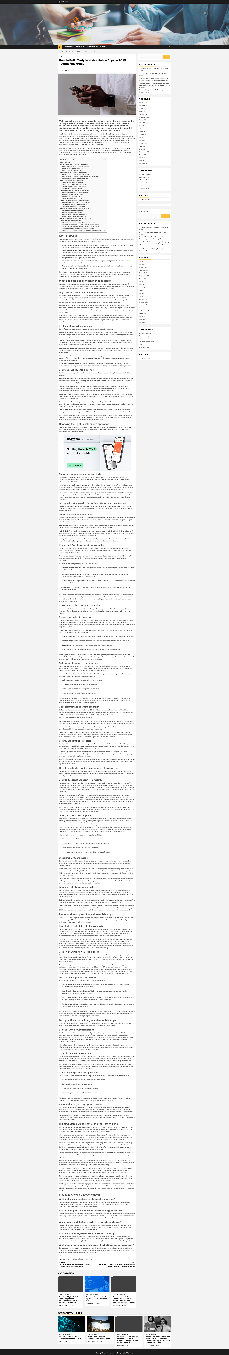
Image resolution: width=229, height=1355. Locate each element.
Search (143, 211)
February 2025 (143, 137)
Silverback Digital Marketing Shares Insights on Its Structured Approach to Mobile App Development (69, 1299)
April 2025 (142, 131)
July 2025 (142, 123)
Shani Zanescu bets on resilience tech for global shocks (100, 1337)
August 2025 (142, 120)
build (68, 1259)
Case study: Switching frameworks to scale (75, 204)
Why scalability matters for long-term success (76, 166)
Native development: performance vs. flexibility (76, 174)
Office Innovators (144, 199)
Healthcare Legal (144, 358)
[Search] (170, 47)
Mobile (77, 1259)
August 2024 (142, 155)
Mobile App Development (65, 57)
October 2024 (143, 149)
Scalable (82, 1259)
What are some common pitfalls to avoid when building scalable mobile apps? (84, 230)
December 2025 (143, 108)
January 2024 (143, 163)
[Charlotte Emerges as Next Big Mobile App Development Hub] (97, 1284)
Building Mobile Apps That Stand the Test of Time (76, 218)
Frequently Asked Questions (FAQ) (71, 220)
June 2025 (142, 126)
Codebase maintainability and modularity (75, 184)
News (140, 186)
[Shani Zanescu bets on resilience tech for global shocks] (100, 1324)
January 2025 (143, 140)
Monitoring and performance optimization (75, 214)
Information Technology (146, 180)
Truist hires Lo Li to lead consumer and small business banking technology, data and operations (117, 1265)
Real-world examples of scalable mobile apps (75, 200)
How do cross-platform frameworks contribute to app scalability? (81, 224)
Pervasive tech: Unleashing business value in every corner (70, 1337)
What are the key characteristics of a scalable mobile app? (79, 222)
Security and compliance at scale (73, 188)
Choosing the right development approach (74, 172)
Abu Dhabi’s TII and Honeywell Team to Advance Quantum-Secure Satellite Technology (74, 1265)
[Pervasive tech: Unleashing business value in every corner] (71, 1324)
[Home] (60, 47)
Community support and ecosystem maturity (76, 192)
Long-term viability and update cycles (74, 198)
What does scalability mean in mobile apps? (74, 164)
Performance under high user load (73, 182)
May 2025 (142, 129)
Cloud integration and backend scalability (75, 186)
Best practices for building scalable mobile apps (76, 208)
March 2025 (142, 134)
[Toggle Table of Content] (103, 159)
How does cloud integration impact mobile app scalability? (79, 228)
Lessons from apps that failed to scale (74, 206)
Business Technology (145, 174)
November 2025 (143, 111)
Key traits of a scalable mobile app (73, 168)
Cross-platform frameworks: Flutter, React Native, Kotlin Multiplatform (82, 176)
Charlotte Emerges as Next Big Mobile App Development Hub (96, 1299)
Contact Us (80, 47)
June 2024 (142, 160)
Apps (64, 1259)
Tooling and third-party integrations (73, 194)
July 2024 (142, 158)
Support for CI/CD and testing (72, 196)
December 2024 (143, 143)
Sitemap (103, 47)
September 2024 (144, 152)
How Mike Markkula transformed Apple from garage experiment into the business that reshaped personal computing (154, 85)
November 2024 (143, 146)
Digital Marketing (144, 177)
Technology (89, 1259)
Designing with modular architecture (74, 210)
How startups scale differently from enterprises (77, 202)
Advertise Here (68, 47)
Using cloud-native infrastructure (73, 212)
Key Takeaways (65, 162)
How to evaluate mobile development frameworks (76, 190)
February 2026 (143, 102)
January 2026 (143, 105)
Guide (72, 1259)
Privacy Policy (92, 47)
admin (71, 70)
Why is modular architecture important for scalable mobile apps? (81, 226)
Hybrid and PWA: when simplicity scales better (76, 178)
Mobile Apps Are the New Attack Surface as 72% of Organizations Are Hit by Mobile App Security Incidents (124, 1299)
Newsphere (120, 1353)
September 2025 (144, 117)
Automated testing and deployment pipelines (76, 216)
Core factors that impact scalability (72, 180)
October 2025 (143, 114)
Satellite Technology (145, 189)
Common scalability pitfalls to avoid (73, 170)
